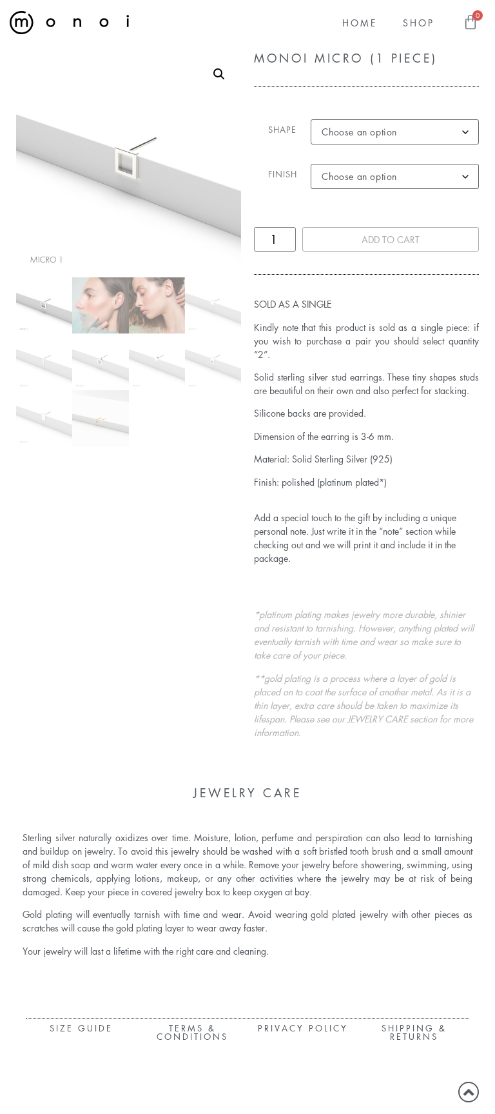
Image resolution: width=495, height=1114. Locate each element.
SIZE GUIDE (81, 1028)
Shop (418, 22)
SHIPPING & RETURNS (414, 1032)
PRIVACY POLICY (303, 1028)
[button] (219, 74)
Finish (282, 174)
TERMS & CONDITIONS (192, 1032)
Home (359, 22)
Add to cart (391, 239)
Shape (282, 129)
